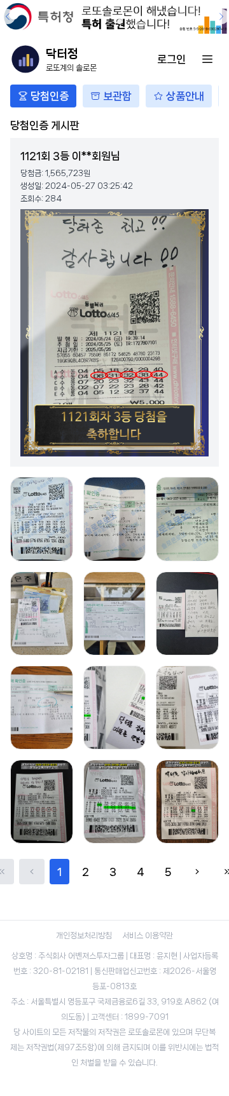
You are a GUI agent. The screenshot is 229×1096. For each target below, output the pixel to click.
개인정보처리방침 (84, 935)
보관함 (117, 96)
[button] (109, 21)
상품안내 (185, 96)
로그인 (171, 59)
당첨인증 (50, 96)
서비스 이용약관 (147, 935)
